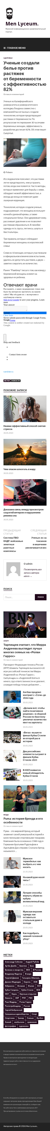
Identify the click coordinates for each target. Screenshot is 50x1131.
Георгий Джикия (12, 978)
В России (37, 970)
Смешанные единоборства (17, 1014)
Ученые (30, 1018)
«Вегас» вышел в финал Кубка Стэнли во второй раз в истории (34, 736)
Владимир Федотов (13, 974)
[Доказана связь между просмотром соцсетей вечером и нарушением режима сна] (25, 506)
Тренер (21, 1018)
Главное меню (16, 48)
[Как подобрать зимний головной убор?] (12, 942)
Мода (6, 815)
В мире (28, 974)
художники (24, 1026)
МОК (38, 990)
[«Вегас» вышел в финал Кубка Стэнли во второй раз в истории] (12, 742)
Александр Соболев (14, 962)
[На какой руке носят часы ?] (12, 887)
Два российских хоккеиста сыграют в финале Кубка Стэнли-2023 (34, 755)
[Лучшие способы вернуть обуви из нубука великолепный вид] (12, 902)
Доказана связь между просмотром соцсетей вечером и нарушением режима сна (23, 512)
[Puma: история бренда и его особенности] (25, 812)
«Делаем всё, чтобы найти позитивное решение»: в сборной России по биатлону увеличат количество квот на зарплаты (35, 715)
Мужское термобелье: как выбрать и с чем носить (32, 862)
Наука (14, 994)
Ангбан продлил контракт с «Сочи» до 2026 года (34, 695)
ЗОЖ (35, 982)
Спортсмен (10, 1018)
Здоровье (7, 58)
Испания (21, 986)
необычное (19, 1022)
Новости (15, 381)
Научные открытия (28, 994)
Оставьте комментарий (13, 94)
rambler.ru (8, 371)
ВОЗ (28, 970)
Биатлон (23, 966)
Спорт (6, 641)
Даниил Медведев (13, 982)
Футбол (40, 1018)
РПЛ (24, 998)
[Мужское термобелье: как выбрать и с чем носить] (12, 868)
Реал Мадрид (11, 1002)
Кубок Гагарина (11, 990)
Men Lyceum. (22, 23)
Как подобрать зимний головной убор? (32, 936)
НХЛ (7, 994)
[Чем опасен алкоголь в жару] (25, 466)
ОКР (17, 998)
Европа (27, 982)
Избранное (9, 986)
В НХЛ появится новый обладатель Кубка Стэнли (33, 773)
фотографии (10, 1026)
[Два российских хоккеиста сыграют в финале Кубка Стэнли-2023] (12, 761)
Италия (31, 986)
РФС (31, 998)
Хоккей (8, 1022)
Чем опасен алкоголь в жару (19, 469)
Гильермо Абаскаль (31, 978)
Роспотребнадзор (13, 1006)
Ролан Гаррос (25, 1002)
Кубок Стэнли (27, 990)
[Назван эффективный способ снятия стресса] (25, 422)
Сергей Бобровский (13, 1010)
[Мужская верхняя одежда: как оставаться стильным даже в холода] (12, 921)
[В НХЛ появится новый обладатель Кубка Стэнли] (12, 779)
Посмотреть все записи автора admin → (33, 572)
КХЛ (39, 986)
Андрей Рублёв (32, 962)
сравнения (32, 1022)
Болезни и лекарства (14, 970)
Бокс (32, 966)
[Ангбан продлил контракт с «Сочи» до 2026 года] (12, 702)
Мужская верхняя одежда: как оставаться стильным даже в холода (32, 917)
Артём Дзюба (11, 966)
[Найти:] (25, 597)
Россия (27, 1006)
